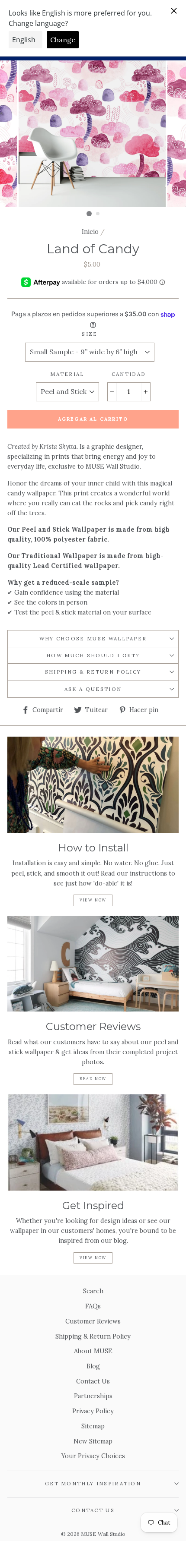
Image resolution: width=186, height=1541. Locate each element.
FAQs (93, 1306)
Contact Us (93, 1381)
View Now (93, 900)
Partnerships (93, 1396)
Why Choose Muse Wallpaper (93, 638)
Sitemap (93, 1426)
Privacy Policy (93, 1411)
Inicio (90, 231)
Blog (93, 1366)
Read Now (93, 1078)
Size (89, 334)
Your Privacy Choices (93, 1456)
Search (93, 1291)
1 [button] (89, 213)
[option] (93, 133)
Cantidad (129, 374)
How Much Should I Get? (93, 655)
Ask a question (93, 689)
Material (67, 374)
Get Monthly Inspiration (93, 1483)
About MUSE (93, 1351)
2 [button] (98, 214)
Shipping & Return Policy (93, 671)
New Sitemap (93, 1441)
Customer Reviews (93, 1321)
